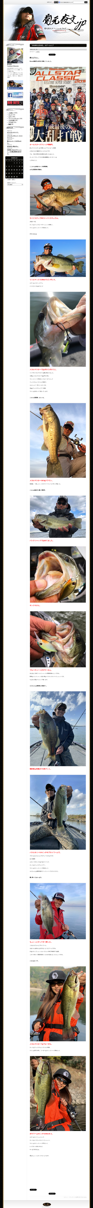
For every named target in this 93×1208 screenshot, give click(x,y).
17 (19, 169)
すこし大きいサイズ (55, 2)
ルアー (10, 116)
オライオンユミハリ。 (13, 132)
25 (22, 173)
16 (17, 169)
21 (11, 173)
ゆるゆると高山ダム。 (13, 146)
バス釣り (11, 113)
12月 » (13, 179)
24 (19, 173)
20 (9, 173)
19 (6, 173)
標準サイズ (53, 2)
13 (9, 169)
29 (14, 176)
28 (11, 176)
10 (19, 166)
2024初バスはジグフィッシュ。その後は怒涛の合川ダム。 (14, 151)
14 (11, 169)
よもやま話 (11, 120)
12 (6, 169)
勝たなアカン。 (34, 57)
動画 (10, 124)
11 (22, 166)
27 (9, 176)
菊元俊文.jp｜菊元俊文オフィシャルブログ (46, 22)
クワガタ (11, 122)
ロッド (10, 114)
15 (14, 169)
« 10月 (9, 179)
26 (6, 176)
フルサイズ (57, 2)
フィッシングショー (14, 118)
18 (22, 169)
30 (17, 176)
